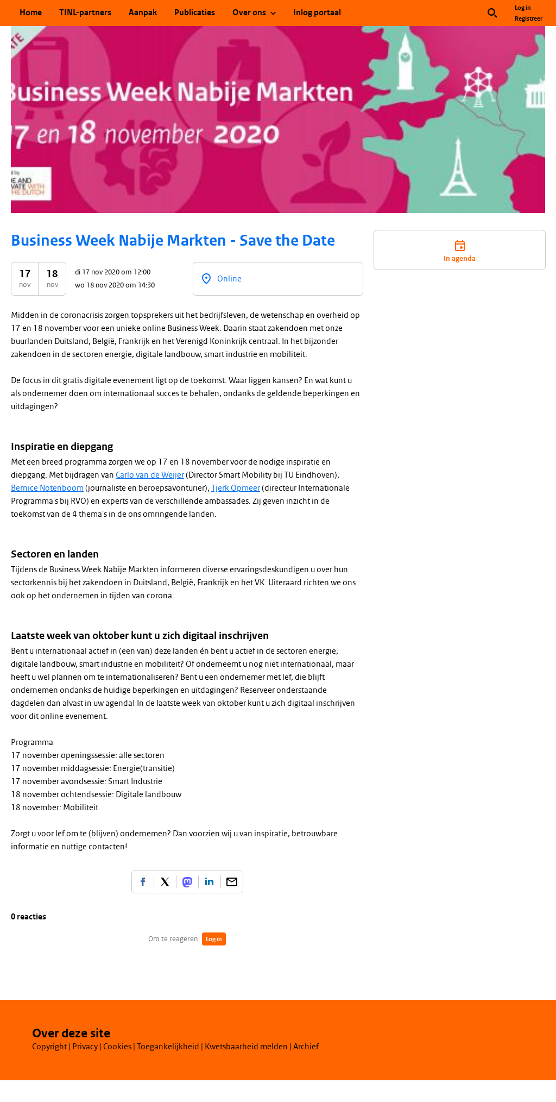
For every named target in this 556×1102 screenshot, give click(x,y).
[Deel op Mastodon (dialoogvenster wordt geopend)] (187, 882)
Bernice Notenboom (47, 488)
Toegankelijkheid (168, 1046)
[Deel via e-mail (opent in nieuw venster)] (232, 882)
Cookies (117, 1046)
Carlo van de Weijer (150, 475)
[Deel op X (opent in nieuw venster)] (165, 882)
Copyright (49, 1046)
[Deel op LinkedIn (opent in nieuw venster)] (209, 882)
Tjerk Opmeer (235, 488)
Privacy (85, 1046)
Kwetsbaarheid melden (246, 1046)
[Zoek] (492, 13)
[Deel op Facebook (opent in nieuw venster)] (143, 882)
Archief (306, 1046)
